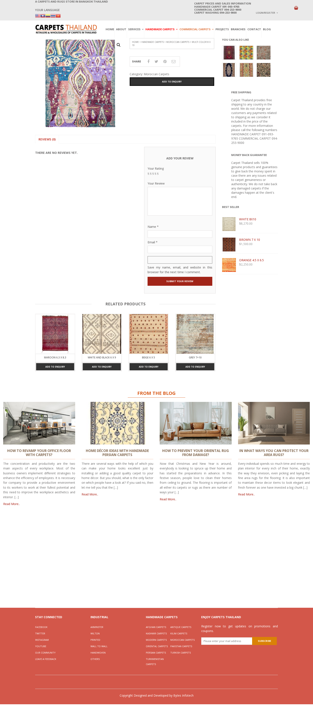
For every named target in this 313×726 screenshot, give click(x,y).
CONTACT (254, 29)
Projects (222, 29)
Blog (267, 29)
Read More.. (11, 504)
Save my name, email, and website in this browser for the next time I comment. (180, 269)
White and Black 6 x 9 (55, 357)
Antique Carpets (180, 627)
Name (153, 227)
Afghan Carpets (156, 627)
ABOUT (121, 29)
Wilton (95, 633)
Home (110, 29)
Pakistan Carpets (181, 646)
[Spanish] (47, 15)
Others (95, 659)
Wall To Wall (99, 646)
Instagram (42, 639)
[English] (37, 15)
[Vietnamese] (58, 15)
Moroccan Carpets (177, 41)
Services (134, 29)
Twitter (40, 633)
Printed (95, 639)
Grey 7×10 (148, 357)
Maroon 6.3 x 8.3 (195, 357)
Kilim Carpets (178, 633)
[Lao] (42, 15)
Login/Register (265, 12)
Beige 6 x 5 (101, 357)
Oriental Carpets (157, 646)
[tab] (47, 139)
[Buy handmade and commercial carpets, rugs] (66, 29)
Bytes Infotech (183, 695)
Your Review (156, 183)
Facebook (41, 627)
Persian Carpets (156, 652)
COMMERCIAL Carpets (195, 29)
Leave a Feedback (45, 659)
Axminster (96, 627)
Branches (238, 29)
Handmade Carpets (160, 29)
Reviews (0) (47, 139)
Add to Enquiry (172, 81)
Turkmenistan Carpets (155, 661)
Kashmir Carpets (156, 633)
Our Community (45, 652)
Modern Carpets (156, 639)
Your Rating (156, 168)
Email (153, 242)
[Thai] (53, 15)
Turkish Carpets (180, 652)
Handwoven (98, 652)
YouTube (40, 646)
